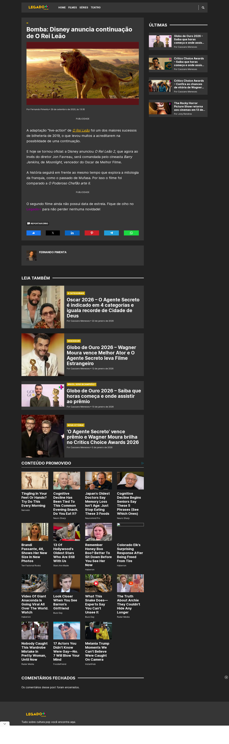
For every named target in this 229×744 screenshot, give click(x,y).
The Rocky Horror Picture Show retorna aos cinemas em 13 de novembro (188, 108)
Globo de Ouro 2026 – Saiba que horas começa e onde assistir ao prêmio (104, 396)
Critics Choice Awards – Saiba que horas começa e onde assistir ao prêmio (189, 63)
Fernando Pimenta (53, 252)
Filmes (72, 7)
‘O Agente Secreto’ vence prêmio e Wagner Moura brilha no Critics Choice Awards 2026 (103, 437)
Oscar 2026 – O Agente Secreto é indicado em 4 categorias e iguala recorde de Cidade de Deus (103, 308)
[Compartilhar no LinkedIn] (72, 232)
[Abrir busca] (203, 8)
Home (62, 7)
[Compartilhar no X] (53, 232)
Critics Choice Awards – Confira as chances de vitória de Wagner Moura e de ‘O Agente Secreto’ (189, 87)
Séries (83, 7)
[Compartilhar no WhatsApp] (131, 232)
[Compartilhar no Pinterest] (92, 232)
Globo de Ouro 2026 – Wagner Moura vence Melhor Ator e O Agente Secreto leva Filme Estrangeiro (101, 355)
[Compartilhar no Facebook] (33, 232)
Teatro (96, 7)
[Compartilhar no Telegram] (111, 232)
